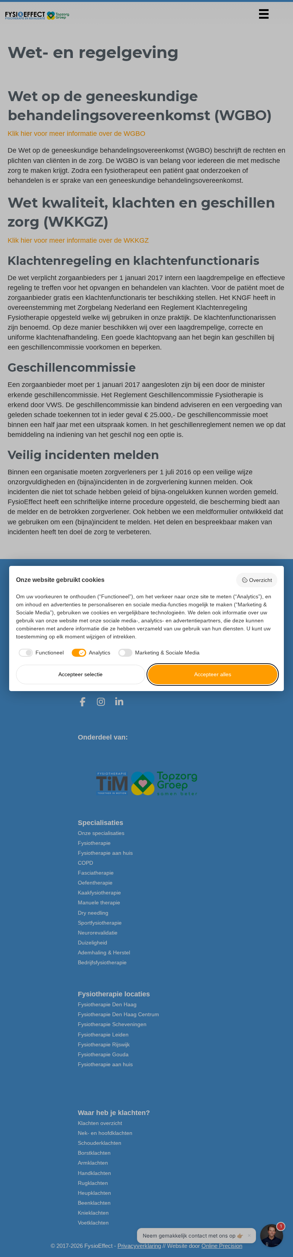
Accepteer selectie (80, 674)
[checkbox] (40, 653)
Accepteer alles (212, 674)
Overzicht (260, 580)
